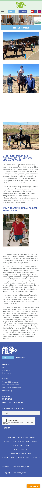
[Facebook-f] (35, 11)
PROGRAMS (6, 396)
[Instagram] (39, 11)
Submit (7, 428)
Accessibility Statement (12, 402)
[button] (2, 11)
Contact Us (7, 399)
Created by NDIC (20, 473)
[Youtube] (32, 11)
